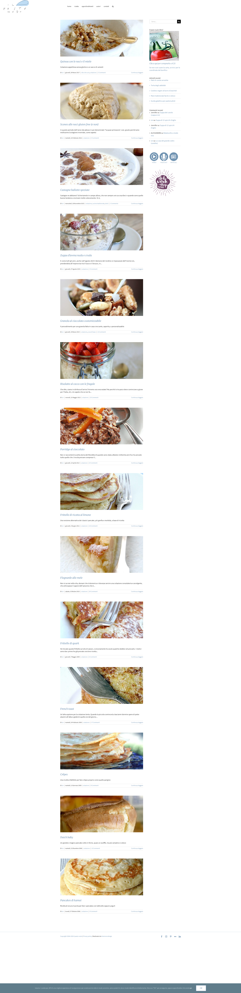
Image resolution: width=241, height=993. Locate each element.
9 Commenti (95, 785)
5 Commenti (93, 269)
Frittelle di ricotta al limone (75, 514)
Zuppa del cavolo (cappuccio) (162, 113)
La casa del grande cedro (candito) (162, 142)
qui (191, 988)
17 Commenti (95, 722)
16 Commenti (93, 526)
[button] (113, 6)
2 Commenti (102, 73)
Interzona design (106, 936)
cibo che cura (85, 73)
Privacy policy (87, 936)
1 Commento (114, 204)
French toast (67, 708)
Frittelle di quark (69, 643)
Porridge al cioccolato (72, 449)
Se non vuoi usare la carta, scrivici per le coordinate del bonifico (164, 68)
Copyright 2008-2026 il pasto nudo (71, 936)
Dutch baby (66, 837)
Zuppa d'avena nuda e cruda (76, 255)
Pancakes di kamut (70, 900)
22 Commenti (93, 463)
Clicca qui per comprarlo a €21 (162, 63)
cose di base (92, 332)
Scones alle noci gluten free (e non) (79, 124)
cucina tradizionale (99, 204)
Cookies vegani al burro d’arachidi (164, 90)
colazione (93, 73)
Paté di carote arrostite (159, 80)
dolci (106, 204)
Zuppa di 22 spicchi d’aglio (166, 120)
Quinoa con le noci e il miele (75, 61)
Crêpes (64, 774)
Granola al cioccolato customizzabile (80, 320)
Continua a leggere (137, 73)
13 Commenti (101, 332)
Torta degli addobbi (158, 85)
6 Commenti (93, 657)
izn (63, 73)
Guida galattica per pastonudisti (163, 101)
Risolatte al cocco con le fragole (77, 383)
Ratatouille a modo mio (164, 134)
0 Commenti (95, 138)
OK (201, 988)
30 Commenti (93, 591)
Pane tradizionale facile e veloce (163, 96)
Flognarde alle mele (71, 577)
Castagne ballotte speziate (74, 189)
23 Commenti (94, 397)
